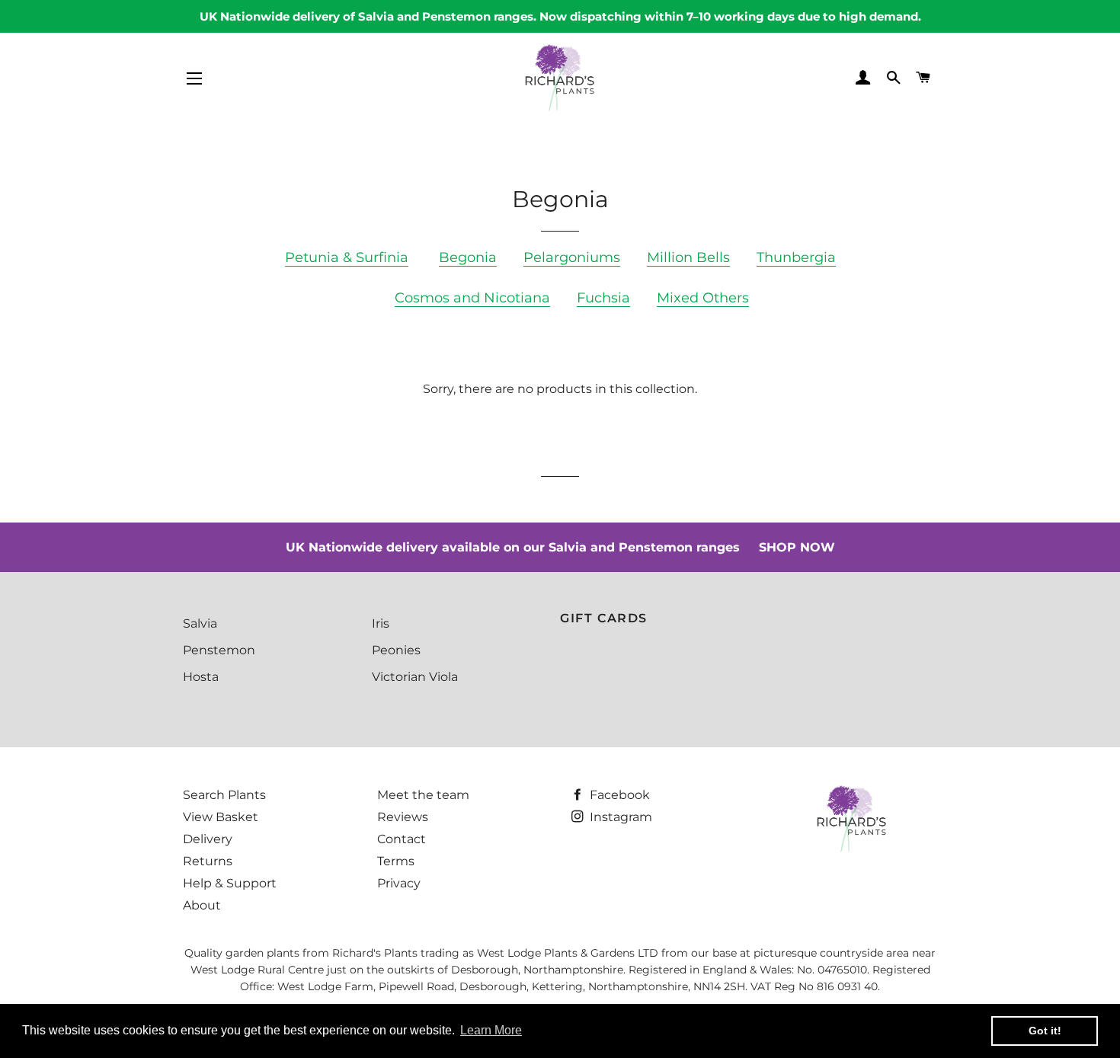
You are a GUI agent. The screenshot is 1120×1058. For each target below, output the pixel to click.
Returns (207, 861)
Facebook (618, 795)
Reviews (402, 817)
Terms (395, 861)
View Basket (220, 817)
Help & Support (230, 883)
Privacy (399, 883)
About (202, 905)
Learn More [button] (491, 1030)
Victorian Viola (415, 677)
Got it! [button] (1045, 1030)
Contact (401, 839)
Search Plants (224, 795)
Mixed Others (703, 297)
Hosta (201, 677)
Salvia (200, 623)
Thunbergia (796, 257)
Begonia (468, 257)
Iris (380, 623)
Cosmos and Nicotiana (472, 297)
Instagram (619, 817)
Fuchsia (603, 297)
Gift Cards (604, 618)
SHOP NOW (797, 547)
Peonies (396, 650)
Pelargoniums (571, 257)
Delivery (207, 839)
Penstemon (219, 650)
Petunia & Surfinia (346, 257)
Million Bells (688, 257)
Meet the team (423, 795)
